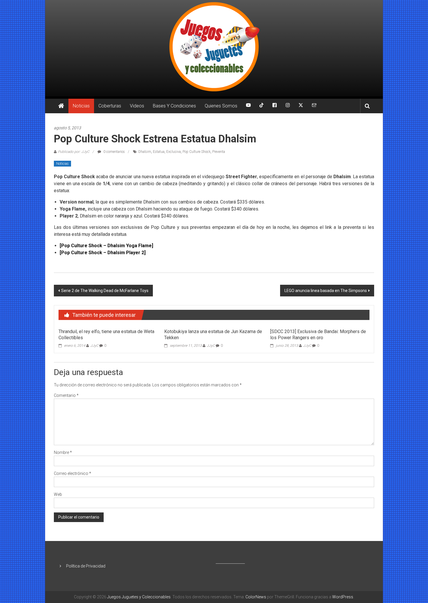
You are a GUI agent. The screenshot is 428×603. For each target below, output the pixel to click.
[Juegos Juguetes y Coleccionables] (214, 48)
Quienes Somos (221, 106)
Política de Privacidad (85, 566)
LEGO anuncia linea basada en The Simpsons (325, 290)
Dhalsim (144, 152)
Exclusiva (173, 152)
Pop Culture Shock (197, 152)
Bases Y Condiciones (174, 106)
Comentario (66, 395)
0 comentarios (113, 152)
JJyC (94, 346)
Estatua (159, 152)
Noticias (81, 106)
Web (58, 494)
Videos (137, 106)
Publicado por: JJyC (73, 152)
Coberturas (109, 106)
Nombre (63, 452)
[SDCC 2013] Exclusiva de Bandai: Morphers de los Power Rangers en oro (318, 334)
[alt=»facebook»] (274, 106)
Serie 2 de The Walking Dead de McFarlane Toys (104, 290)
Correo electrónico (72, 473)
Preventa (218, 152)
